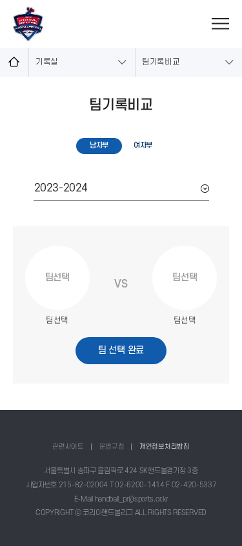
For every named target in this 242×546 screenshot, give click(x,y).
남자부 (99, 145)
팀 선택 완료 (121, 350)
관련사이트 (68, 446)
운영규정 (112, 446)
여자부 (143, 145)
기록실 (46, 61)
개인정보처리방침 (164, 446)
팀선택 (57, 277)
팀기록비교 (161, 61)
